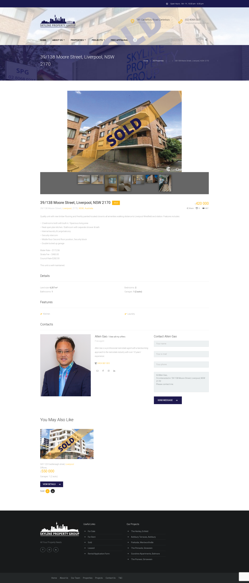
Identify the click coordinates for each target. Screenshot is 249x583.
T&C (120, 578)
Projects (99, 578)
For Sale (91, 531)
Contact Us (111, 578)
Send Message (165, 400)
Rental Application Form (99, 554)
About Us (64, 578)
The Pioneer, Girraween (141, 559)
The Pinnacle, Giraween (141, 548)
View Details (49, 484)
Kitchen (46, 314)
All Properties (158, 61)
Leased (91, 548)
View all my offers (117, 337)
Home (145, 61)
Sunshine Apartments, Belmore (145, 554)
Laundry (131, 314)
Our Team (75, 578)
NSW (81, 208)
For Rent (92, 537)
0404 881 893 (103, 363)
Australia (89, 208)
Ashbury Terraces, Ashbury (143, 537)
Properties (88, 578)
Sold (116, 203)
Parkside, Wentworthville (142, 542)
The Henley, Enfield (139, 531)
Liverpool (67, 208)
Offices (43, 467)
